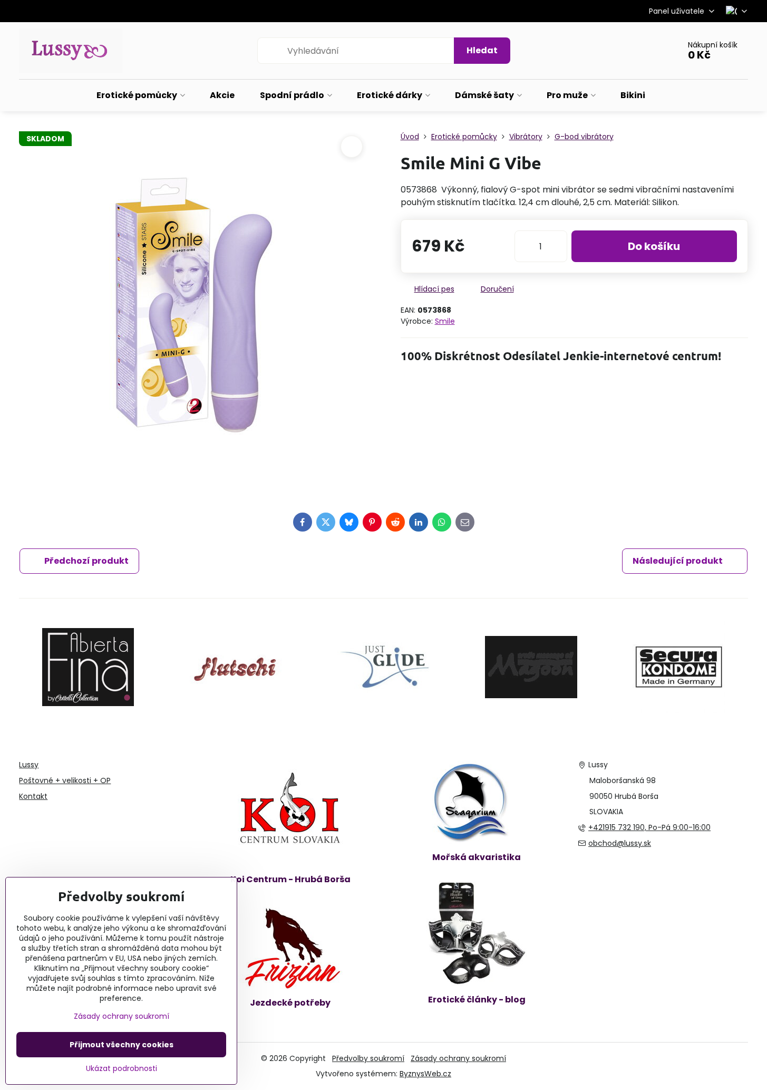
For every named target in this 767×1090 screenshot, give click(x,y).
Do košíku (654, 246)
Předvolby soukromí (368, 1058)
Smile (445, 321)
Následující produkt (678, 561)
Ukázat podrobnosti (121, 1069)
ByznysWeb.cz (425, 1073)
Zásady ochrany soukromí (458, 1058)
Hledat (482, 50)
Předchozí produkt (86, 561)
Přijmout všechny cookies (121, 1044)
